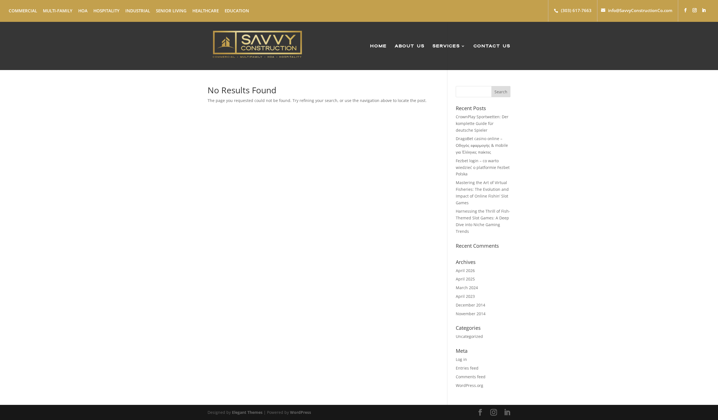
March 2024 (467, 287)
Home (378, 46)
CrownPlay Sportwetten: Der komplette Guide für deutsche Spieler (482, 123)
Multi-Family (57, 10)
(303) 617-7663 (576, 10)
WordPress (300, 412)
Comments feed (470, 376)
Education (237, 10)
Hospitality (106, 10)
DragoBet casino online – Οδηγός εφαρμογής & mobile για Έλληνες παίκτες (482, 145)
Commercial (23, 10)
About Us (410, 46)
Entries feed (467, 368)
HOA (83, 10)
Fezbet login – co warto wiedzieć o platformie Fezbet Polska (483, 167)
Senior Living (171, 10)
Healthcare (205, 10)
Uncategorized (469, 336)
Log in (461, 359)
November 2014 (470, 313)
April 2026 (465, 270)
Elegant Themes (247, 412)
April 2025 (465, 279)
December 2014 (470, 305)
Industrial (137, 10)
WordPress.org (469, 385)
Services (446, 46)
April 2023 (465, 296)
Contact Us (491, 46)
